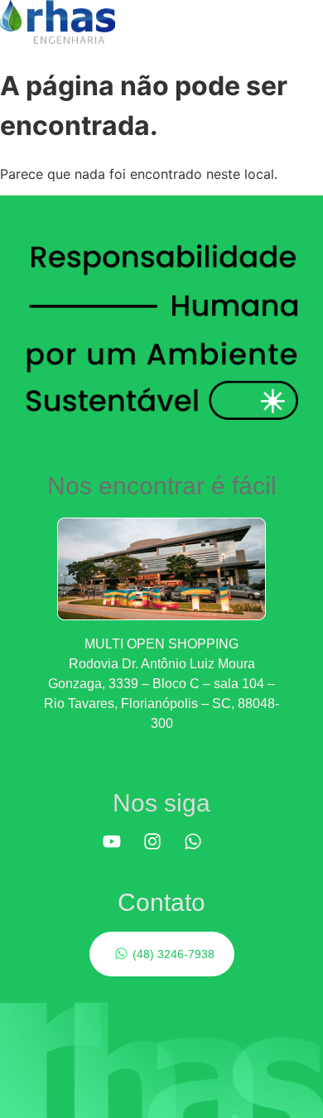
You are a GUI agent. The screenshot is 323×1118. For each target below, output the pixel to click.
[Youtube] (121, 850)
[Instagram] (161, 850)
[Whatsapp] (202, 850)
